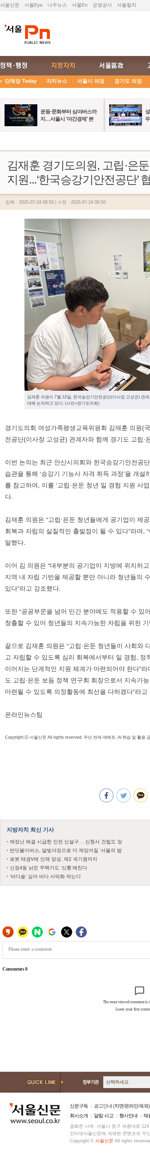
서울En (80, 5)
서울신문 (10, 5)
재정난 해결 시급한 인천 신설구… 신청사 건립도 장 (66, 841)
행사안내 (128, 1115)
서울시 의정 (91, 81)
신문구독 (79, 1106)
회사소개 (79, 1115)
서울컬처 (126, 5)
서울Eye (33, 5)
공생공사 (102, 5)
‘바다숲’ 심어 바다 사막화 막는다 (45, 876)
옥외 (143, 1106)
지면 (118, 1106)
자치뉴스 (56, 81)
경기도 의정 (128, 81)
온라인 (131, 1106)
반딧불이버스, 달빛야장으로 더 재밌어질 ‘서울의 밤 (66, 850)
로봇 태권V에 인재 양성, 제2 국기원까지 (53, 859)
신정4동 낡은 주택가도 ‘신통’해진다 (48, 867)
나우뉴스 (57, 5)
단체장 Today (21, 81)
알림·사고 (103, 1115)
